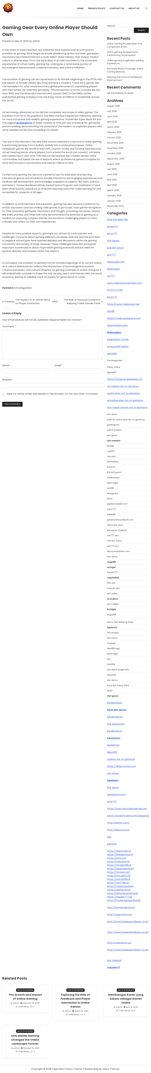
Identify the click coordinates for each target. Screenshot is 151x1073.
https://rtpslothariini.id (120, 886)
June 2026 (112, 116)
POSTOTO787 (115, 290)
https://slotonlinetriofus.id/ (122, 893)
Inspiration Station (62, 1069)
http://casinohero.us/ (119, 914)
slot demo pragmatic (118, 669)
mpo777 (111, 509)
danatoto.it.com (116, 794)
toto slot (111, 456)
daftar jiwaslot (114, 430)
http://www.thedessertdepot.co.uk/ (128, 921)
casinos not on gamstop (121, 759)
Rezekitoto (113, 745)
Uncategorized (22, 288)
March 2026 (113, 127)
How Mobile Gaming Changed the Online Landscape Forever (25, 1039)
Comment (9, 326)
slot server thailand (117, 530)
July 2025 (111, 169)
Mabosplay (113, 269)
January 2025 (114, 200)
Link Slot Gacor (114, 540)
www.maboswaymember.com (124, 283)
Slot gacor (113, 695)
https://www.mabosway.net (123, 304)
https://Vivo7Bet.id (118, 882)
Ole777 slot (113, 535)
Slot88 (110, 311)
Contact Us (117, 8)
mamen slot (113, 588)
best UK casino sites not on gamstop (126, 419)
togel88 (111, 561)
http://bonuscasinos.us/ (121, 907)
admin (36, 41)
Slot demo (112, 556)
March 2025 (113, 190)
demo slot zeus (115, 525)
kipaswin (112, 780)
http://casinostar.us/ (119, 942)
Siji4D (110, 690)
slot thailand (114, 960)
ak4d (109, 498)
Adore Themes (110, 1069)
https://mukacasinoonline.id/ (124, 900)
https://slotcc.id (116, 858)
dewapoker (112, 493)
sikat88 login (113, 648)
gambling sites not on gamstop (125, 400)
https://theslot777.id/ (119, 897)
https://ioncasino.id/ (119, 875)
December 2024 (115, 206)
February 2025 (114, 195)
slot (109, 659)
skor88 (110, 445)
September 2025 (115, 158)
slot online (112, 593)
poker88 (111, 514)
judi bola (111, 844)
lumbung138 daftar (118, 346)
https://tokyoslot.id (118, 861)
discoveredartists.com (118, 551)
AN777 (111, 276)
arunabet (112, 598)
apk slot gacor (115, 247)
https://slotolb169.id (118, 879)
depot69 (111, 372)
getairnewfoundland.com (120, 519)
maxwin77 (113, 967)
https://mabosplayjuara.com (124, 318)
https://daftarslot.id (118, 890)
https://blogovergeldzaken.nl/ (124, 379)
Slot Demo (112, 638)
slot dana (112, 414)
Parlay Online (113, 367)
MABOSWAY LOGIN (117, 339)
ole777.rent (113, 546)
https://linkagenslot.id (120, 854)
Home (80, 8)
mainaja (111, 643)
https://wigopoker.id (119, 851)
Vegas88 (111, 614)
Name (6, 365)
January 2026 (114, 137)
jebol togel (112, 482)
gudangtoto (113, 424)
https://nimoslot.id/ (118, 872)
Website (7, 379)
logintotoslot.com (117, 325)
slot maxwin (113, 440)
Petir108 (111, 664)
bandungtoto (114, 702)
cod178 (110, 451)
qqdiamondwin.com (117, 503)
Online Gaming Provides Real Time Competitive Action (124, 45)
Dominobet (113, 632)
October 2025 (114, 153)
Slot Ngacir (113, 240)
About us (133, 8)
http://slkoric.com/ (118, 822)
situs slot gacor (117, 710)
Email (59, 365)
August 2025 (113, 164)
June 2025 (112, 174)
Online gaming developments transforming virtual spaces (122, 54)
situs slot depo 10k (117, 219)
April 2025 (112, 185)
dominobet (113, 461)
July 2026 (112, 111)
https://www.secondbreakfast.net (127, 808)
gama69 (112, 353)
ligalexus (112, 627)
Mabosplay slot (116, 262)
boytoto (111, 466)
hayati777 (112, 572)
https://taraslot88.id (119, 865)
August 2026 (113, 105)
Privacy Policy (96, 8)
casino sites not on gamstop (123, 393)
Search (111, 26)
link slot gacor (114, 472)
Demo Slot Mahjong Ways (120, 622)
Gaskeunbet (113, 477)
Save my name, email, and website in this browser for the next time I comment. (52, 393)
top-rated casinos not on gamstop (127, 407)
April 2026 (112, 121)
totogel (111, 567)
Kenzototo (113, 738)
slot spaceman (115, 724)
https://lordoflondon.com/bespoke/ (128, 815)
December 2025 (115, 142)
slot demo (112, 680)
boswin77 (112, 226)
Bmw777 (112, 233)
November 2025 (115, 148)
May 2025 (112, 179)
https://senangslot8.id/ (120, 868)
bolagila (111, 609)
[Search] (146, 8)
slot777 (111, 254)
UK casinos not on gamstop (123, 386)
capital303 (113, 577)
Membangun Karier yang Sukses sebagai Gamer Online (125, 998)
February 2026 (114, 132)
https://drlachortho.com (121, 766)
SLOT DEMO (113, 604)
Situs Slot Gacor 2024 (118, 685)
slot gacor (112, 435)
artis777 (112, 801)
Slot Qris (111, 583)
